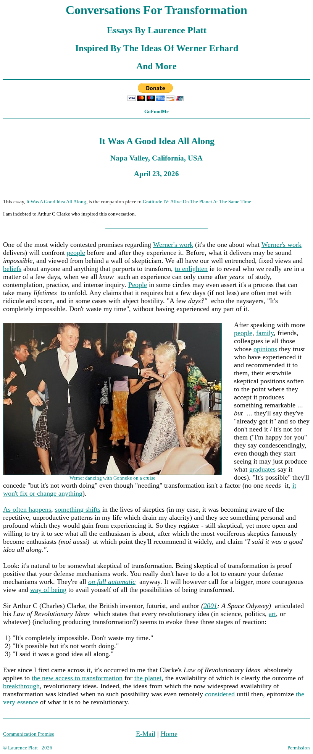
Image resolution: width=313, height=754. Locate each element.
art (272, 614)
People (137, 285)
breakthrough (21, 686)
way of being (48, 589)
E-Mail (145, 734)
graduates (262, 469)
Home (169, 734)
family (265, 333)
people (76, 252)
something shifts (77, 509)
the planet (147, 678)
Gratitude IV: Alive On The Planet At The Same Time (197, 201)
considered (220, 694)
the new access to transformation (77, 678)
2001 (210, 606)
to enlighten (191, 268)
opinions (265, 349)
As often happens (27, 509)
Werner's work (173, 244)
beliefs (12, 268)
